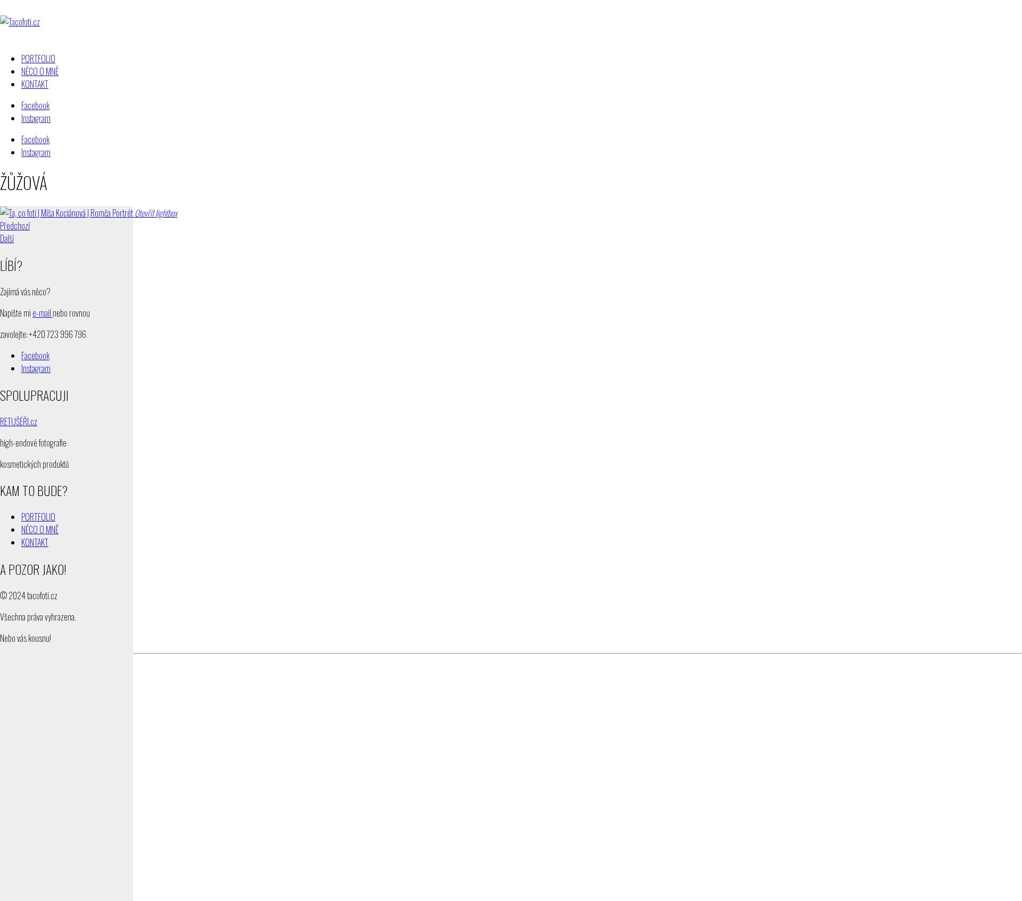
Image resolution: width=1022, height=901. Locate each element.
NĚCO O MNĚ (40, 529)
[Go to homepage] (20, 21)
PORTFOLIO (38, 516)
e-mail (42, 313)
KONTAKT (34, 542)
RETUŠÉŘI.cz (18, 421)
